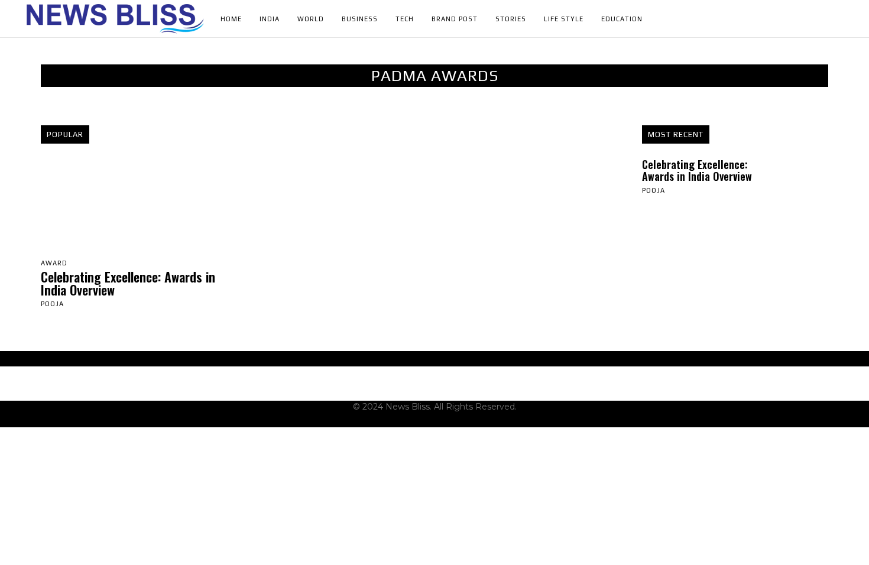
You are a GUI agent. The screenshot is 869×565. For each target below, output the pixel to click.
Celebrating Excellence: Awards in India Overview (128, 283)
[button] (840, 19)
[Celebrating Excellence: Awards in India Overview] (134, 205)
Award (54, 263)
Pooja (52, 303)
